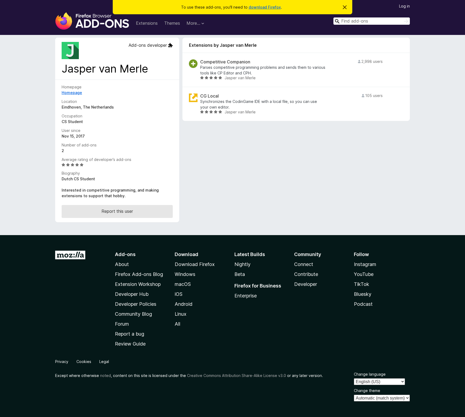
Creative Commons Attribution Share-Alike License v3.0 (236, 375)
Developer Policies (135, 304)
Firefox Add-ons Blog (139, 274)
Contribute (306, 274)
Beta (239, 274)
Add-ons (125, 254)
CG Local (209, 96)
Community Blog (133, 314)
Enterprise (245, 296)
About (122, 264)
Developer (305, 284)
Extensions (147, 23)
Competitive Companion (225, 61)
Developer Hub (132, 294)
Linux (180, 314)
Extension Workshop (138, 284)
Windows (185, 274)
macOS (183, 284)
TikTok (361, 284)
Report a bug (129, 334)
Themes (172, 23)
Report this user (117, 211)
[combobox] (371, 21)
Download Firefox (195, 264)
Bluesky (362, 294)
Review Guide (130, 344)
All (177, 324)
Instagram (365, 264)
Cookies (83, 361)
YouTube (364, 274)
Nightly (242, 264)
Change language (370, 374)
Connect (303, 264)
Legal (104, 361)
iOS (178, 294)
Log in (404, 6)
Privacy (61, 361)
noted (105, 375)
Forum (122, 324)
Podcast (363, 304)
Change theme (367, 390)
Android (183, 304)
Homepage (72, 92)
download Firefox (265, 7)
